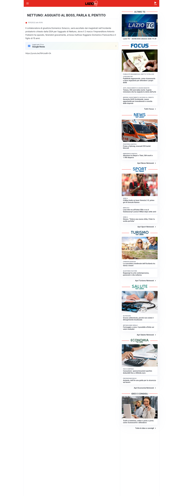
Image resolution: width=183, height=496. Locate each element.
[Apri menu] (27, 3)
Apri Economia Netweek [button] (144, 388)
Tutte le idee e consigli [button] (144, 428)
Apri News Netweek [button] (145, 163)
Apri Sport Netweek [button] (145, 227)
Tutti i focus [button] (149, 109)
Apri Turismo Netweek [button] (144, 280)
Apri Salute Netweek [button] (145, 335)
